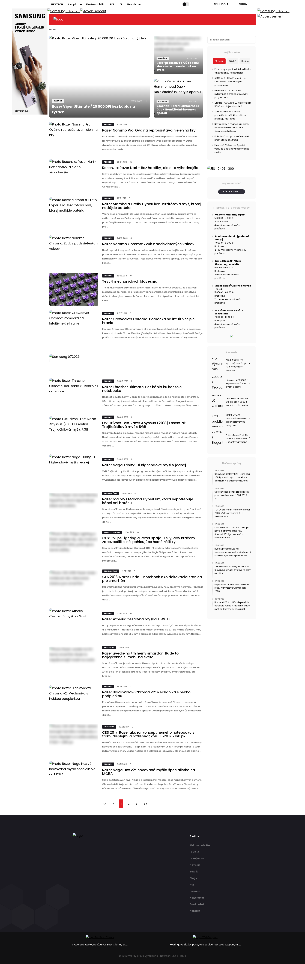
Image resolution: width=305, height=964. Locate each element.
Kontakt (195, 911)
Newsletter (134, 4)
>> (145, 804)
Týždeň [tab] (232, 61)
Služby (243, 4)
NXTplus (195, 865)
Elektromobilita (96, 4)
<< (105, 804)
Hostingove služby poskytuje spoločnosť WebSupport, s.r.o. (205, 944)
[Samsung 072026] (126, 360)
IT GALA (194, 852)
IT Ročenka (197, 858)
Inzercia (195, 891)
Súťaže (194, 871)
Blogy (193, 878)
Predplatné (74, 4)
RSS (192, 884)
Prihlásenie (221, 4)
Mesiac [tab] (245, 61)
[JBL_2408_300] (231, 168)
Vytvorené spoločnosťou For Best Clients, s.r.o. (100, 944)
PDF (112, 4)
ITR (121, 4)
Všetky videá (231, 191)
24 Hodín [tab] (219, 61)
